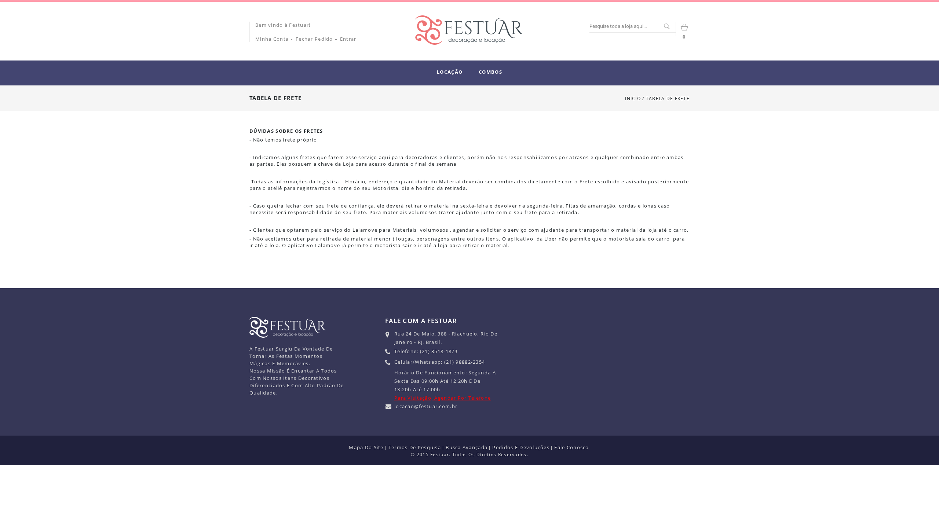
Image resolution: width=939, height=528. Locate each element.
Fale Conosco (571, 447)
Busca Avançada (466, 447)
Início (633, 98)
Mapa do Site (366, 447)
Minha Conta (272, 39)
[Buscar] (666, 27)
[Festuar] (469, 30)
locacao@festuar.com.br (425, 406)
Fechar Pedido (314, 39)
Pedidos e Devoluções (520, 447)
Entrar (348, 39)
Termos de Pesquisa (414, 447)
